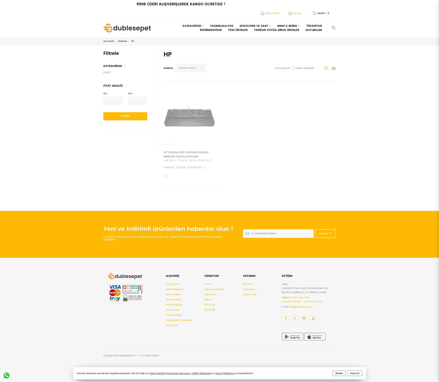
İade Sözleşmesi (174, 315)
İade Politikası (173, 310)
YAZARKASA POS (221, 26)
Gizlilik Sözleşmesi (174, 289)
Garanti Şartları (173, 299)
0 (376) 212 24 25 (313, 301)
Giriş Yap (297, 13)
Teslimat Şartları (174, 304)
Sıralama (168, 68)
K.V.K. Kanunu (173, 284)
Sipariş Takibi (250, 294)
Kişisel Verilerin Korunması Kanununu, (170, 373)
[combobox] (190, 68)
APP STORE (209, 304)
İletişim (207, 299)
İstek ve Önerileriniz (214, 289)
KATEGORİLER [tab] (112, 66)
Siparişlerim (249, 289)
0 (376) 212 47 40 (300, 297)
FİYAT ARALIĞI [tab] (113, 86)
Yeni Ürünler (172, 325)
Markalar (122, 41)
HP (132, 41)
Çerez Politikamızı (225, 373)
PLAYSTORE (209, 310)
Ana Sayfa (108, 41)
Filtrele (125, 116)
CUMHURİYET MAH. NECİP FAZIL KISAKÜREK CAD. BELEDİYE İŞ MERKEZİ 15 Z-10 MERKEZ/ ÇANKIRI (305, 290)
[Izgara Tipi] (326, 69)
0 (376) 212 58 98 (291, 301)
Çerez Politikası (173, 294)
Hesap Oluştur (272, 13)
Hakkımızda (210, 294)
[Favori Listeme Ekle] (165, 176)
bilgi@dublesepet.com (301, 307)
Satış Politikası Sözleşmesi (179, 320)
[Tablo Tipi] (334, 69)
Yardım (208, 284)
